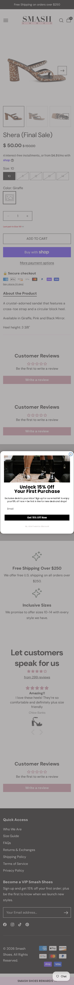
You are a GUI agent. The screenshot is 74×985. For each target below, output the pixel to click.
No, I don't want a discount (37, 526)
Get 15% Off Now (37, 517)
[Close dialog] (71, 454)
